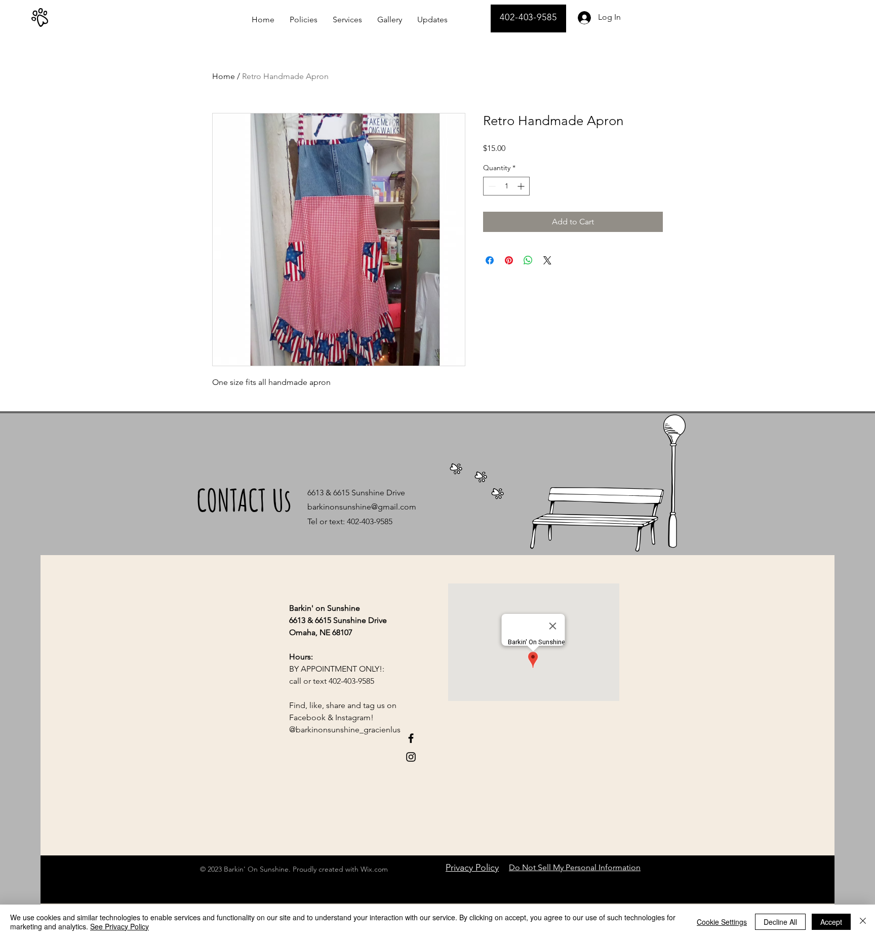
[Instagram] (411, 757)
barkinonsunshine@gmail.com (361, 507)
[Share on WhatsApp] (528, 260)
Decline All (780, 922)
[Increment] (521, 186)
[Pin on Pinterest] (509, 260)
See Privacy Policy (119, 926)
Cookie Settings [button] (722, 922)
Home (223, 76)
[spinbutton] (506, 186)
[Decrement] (491, 186)
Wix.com (374, 869)
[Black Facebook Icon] (411, 738)
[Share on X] (547, 260)
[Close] (863, 922)
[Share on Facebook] (490, 260)
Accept (831, 922)
